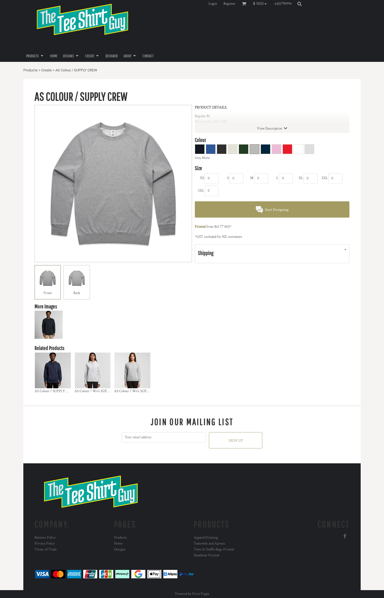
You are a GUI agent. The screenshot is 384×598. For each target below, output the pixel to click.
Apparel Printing (206, 537)
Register (229, 3)
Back (76, 293)
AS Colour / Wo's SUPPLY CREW (139, 391)
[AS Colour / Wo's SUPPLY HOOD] (92, 370)
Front (48, 293)
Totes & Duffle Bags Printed (214, 549)
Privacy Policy (45, 543)
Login (213, 3)
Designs (120, 549)
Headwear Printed (206, 555)
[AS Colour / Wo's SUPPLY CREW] (132, 370)
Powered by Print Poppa (192, 594)
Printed (200, 226)
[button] (261, 4)
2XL (325, 178)
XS (202, 178)
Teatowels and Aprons (209, 543)
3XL (201, 190)
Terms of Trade (46, 549)
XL (301, 178)
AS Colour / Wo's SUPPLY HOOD (99, 391)
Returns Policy (45, 537)
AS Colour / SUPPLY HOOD (55, 391)
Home (118, 543)
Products (30, 70)
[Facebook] (345, 536)
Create (46, 70)
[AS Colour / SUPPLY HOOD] (53, 370)
